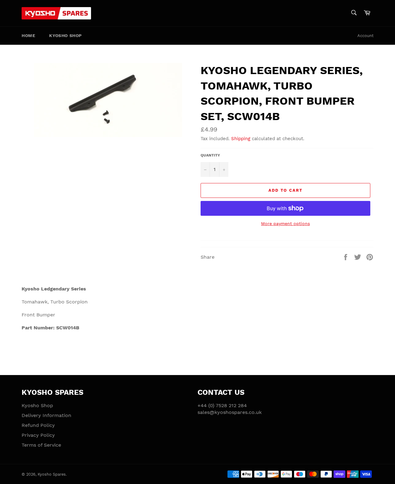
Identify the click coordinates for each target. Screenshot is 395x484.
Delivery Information (46, 415)
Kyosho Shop (65, 35)
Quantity (210, 155)
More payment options (285, 223)
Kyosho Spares (52, 474)
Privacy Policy (38, 435)
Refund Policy (38, 425)
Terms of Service (41, 445)
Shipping (240, 138)
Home (28, 35)
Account (365, 35)
